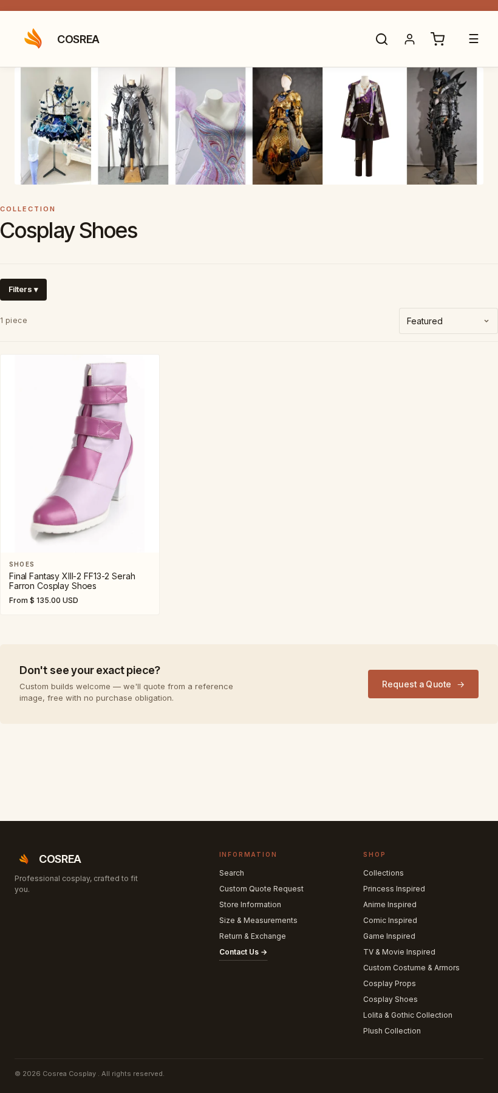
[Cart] (437, 39)
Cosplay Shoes (390, 999)
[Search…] (381, 39)
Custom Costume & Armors (411, 967)
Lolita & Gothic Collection (407, 1015)
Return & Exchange (252, 936)
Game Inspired (389, 936)
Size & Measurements (258, 920)
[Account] (409, 39)
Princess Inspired (394, 888)
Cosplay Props (389, 983)
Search (231, 872)
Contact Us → (243, 951)
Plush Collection (392, 1030)
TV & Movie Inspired (399, 951)
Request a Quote (417, 684)
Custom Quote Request (261, 888)
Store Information (250, 904)
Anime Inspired (390, 904)
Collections (383, 872)
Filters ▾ (23, 289)
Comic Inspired (390, 920)
